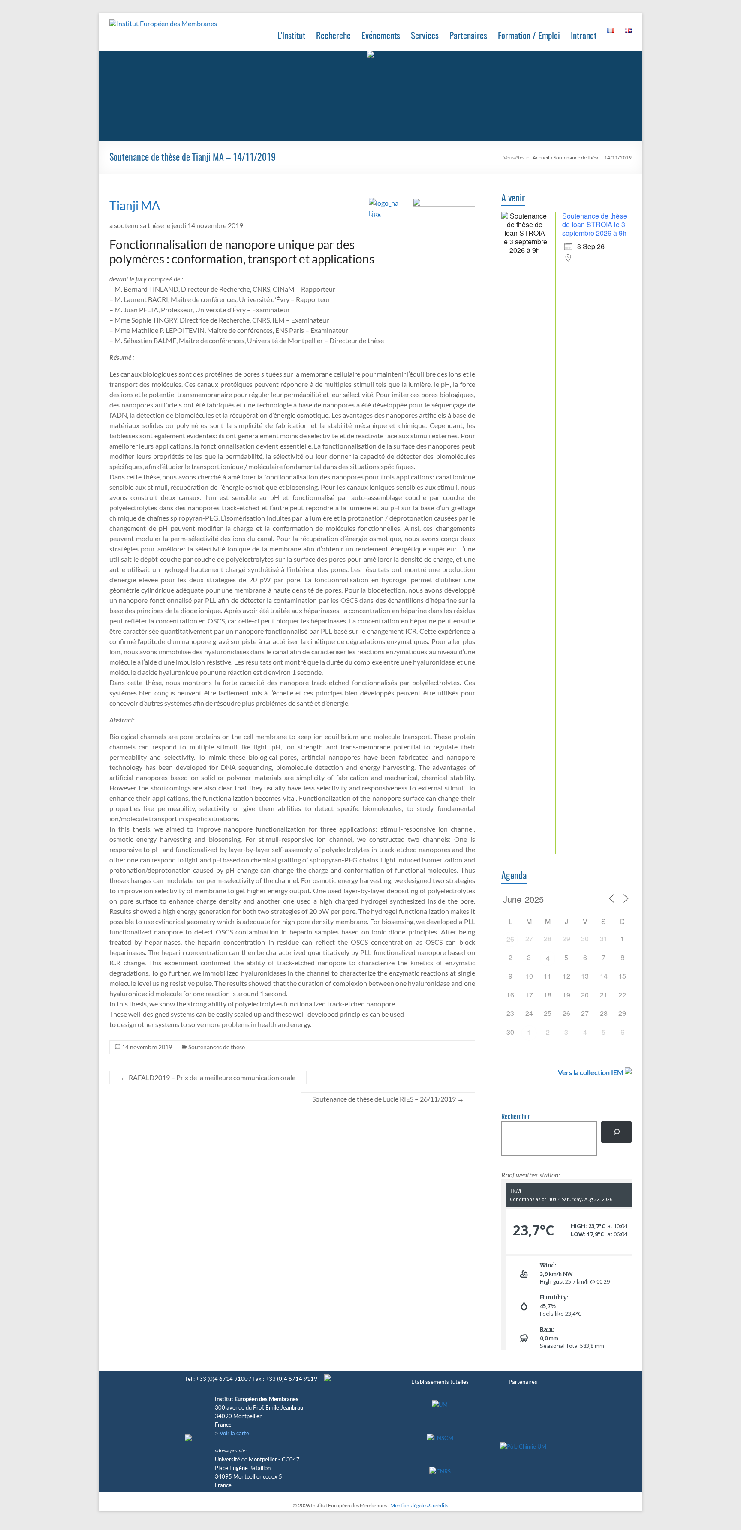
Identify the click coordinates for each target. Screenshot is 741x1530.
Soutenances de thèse (216, 1047)
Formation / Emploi (529, 36)
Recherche (333, 36)
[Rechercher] (616, 1131)
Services (425, 36)
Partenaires (468, 36)
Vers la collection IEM (591, 1072)
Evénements (380, 36)
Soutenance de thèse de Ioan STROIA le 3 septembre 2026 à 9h (594, 224)
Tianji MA (134, 205)
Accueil (541, 157)
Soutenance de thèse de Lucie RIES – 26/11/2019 (388, 1099)
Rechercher (515, 1117)
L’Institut (291, 36)
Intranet (583, 36)
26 (510, 939)
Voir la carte (234, 1433)
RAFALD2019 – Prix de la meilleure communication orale (207, 1077)
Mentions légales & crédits (419, 1505)
